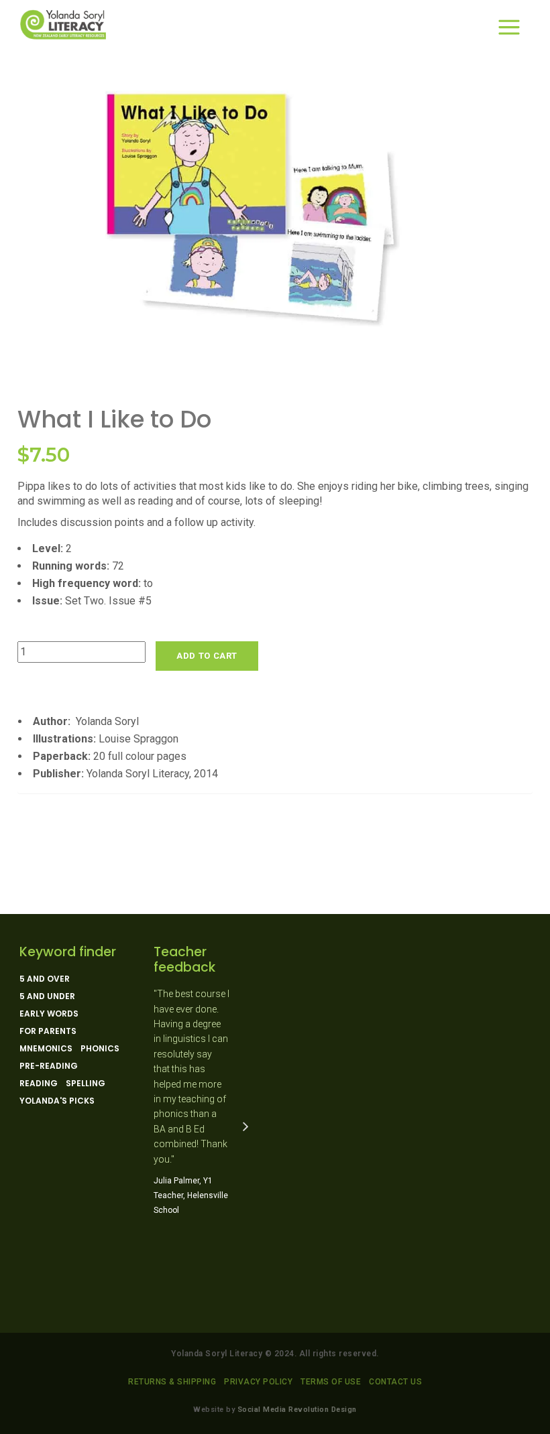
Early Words (48, 1014)
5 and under (47, 996)
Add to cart (206, 656)
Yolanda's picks (57, 1101)
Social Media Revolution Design (297, 1409)
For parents (47, 1031)
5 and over (44, 979)
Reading (38, 1083)
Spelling (85, 1083)
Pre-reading (48, 1066)
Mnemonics (45, 1048)
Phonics (99, 1048)
